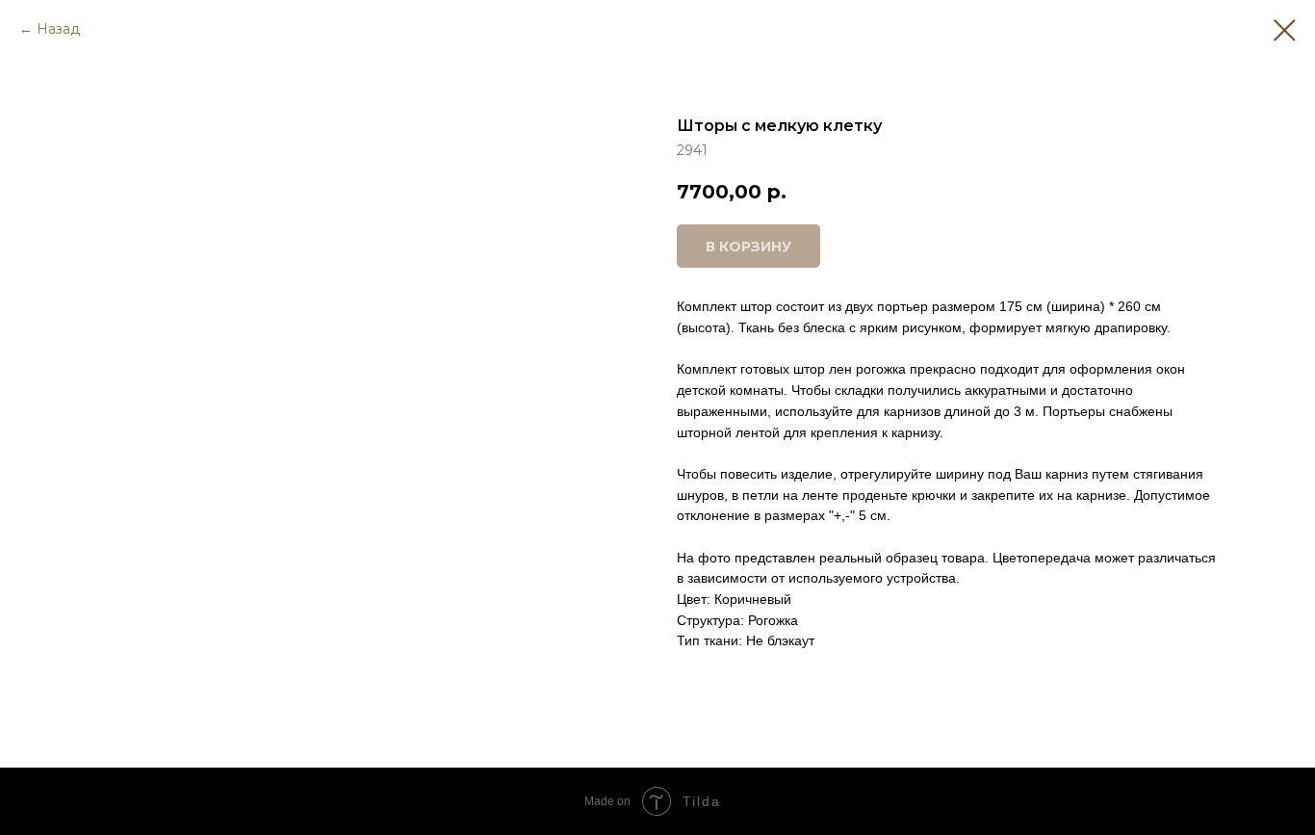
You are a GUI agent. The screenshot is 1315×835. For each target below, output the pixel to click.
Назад (58, 29)
